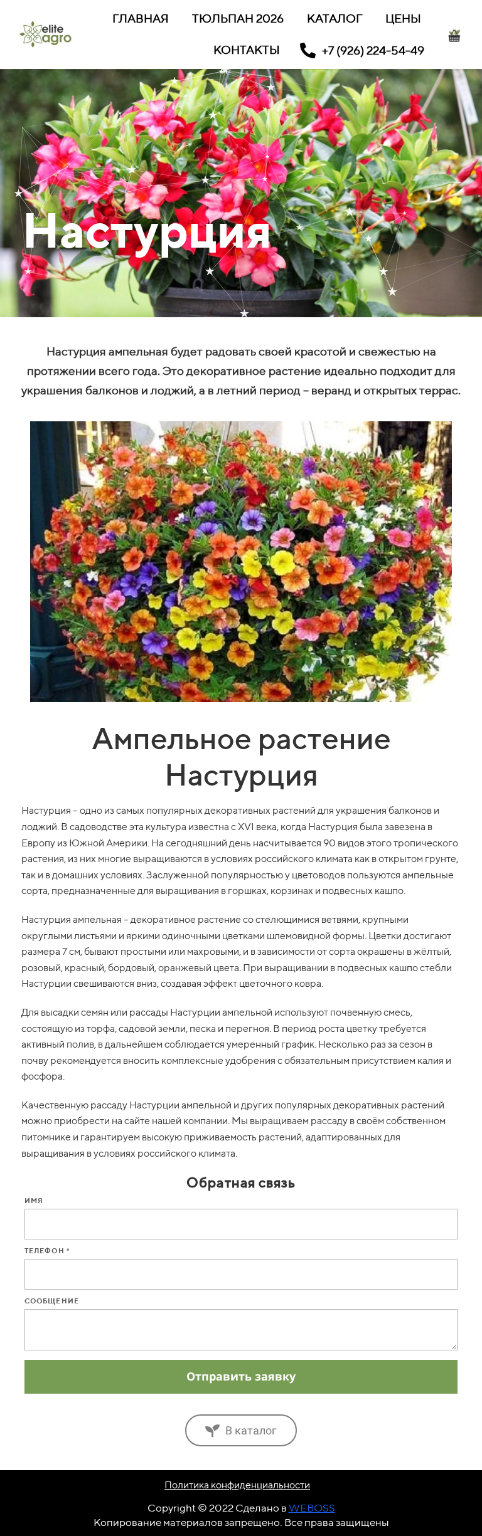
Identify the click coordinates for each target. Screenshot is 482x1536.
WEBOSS (312, 1508)
